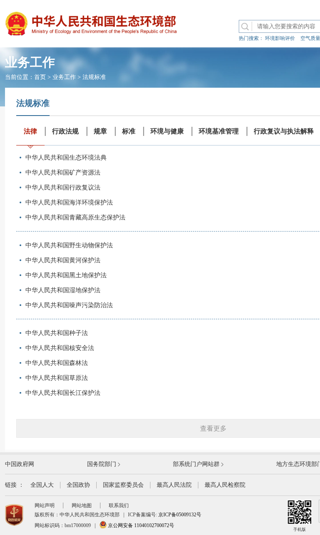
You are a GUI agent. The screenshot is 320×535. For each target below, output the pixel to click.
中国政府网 (19, 464)
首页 (40, 77)
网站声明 (45, 505)
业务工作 (64, 77)
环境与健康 (167, 131)
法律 (30, 131)
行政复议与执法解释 (284, 131)
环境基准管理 (219, 131)
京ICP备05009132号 (179, 515)
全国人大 (42, 485)
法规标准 (94, 77)
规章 (100, 131)
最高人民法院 (174, 485)
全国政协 (78, 485)
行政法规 (65, 131)
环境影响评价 (280, 38)
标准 (128, 131)
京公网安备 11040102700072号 (140, 525)
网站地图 (82, 505)
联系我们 (119, 505)
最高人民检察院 (225, 485)
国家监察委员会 (123, 485)
